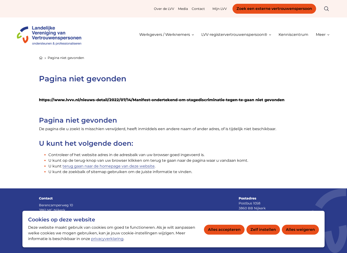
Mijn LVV (219, 9)
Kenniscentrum (293, 34)
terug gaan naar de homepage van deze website (109, 166)
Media (183, 9)
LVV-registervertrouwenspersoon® (234, 34)
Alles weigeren (300, 229)
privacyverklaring (107, 238)
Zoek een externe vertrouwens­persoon (274, 8)
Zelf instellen (263, 229)
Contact (198, 9)
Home (41, 57)
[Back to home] (51, 34)
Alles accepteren (224, 229)
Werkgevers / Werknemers (164, 34)
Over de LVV (164, 9)
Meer (321, 34)
